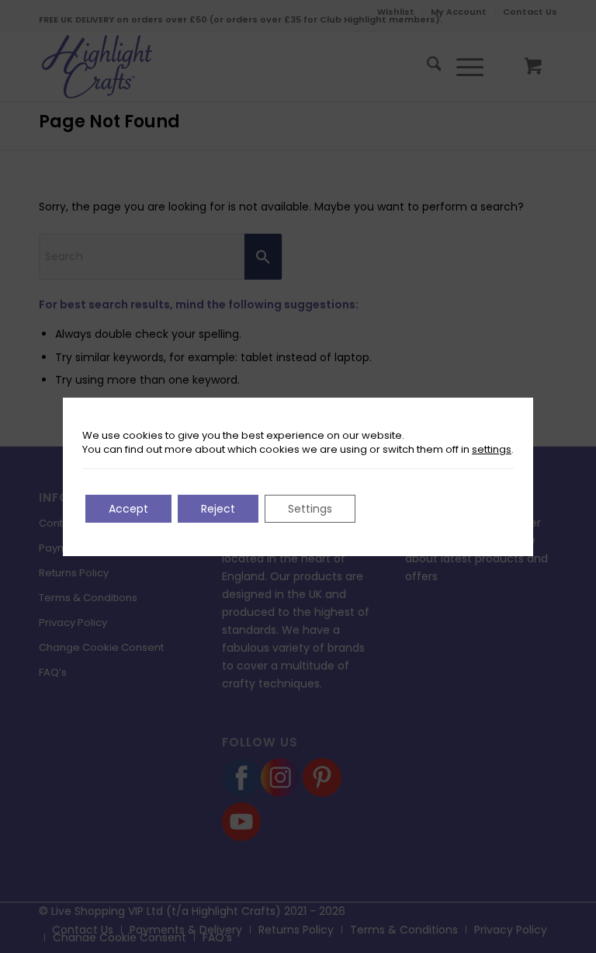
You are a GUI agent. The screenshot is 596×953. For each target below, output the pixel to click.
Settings (310, 508)
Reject (218, 508)
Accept (128, 508)
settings (491, 450)
